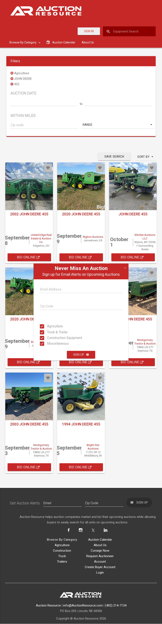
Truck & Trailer (51, 332)
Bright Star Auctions (93, 446)
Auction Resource (48, 605)
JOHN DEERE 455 (133, 214)
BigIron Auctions (93, 236)
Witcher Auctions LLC (144, 236)
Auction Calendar (100, 540)
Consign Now (100, 550)
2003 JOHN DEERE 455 (29, 424)
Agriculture (51, 326)
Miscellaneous (51, 344)
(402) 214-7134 (115, 605)
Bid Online (26, 257)
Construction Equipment (51, 338)
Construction (62, 550)
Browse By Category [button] (23, 42)
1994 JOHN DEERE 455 (81, 424)
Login (100, 572)
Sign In (89, 31)
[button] (118, 124)
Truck (62, 556)
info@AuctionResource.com (83, 605)
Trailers (62, 561)
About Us (88, 42)
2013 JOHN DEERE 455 (133, 319)
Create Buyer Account (100, 567)
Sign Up (78, 354)
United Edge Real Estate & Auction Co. (41, 238)
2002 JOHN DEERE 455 (29, 214)
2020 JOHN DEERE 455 (81, 214)
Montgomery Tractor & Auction (145, 341)
